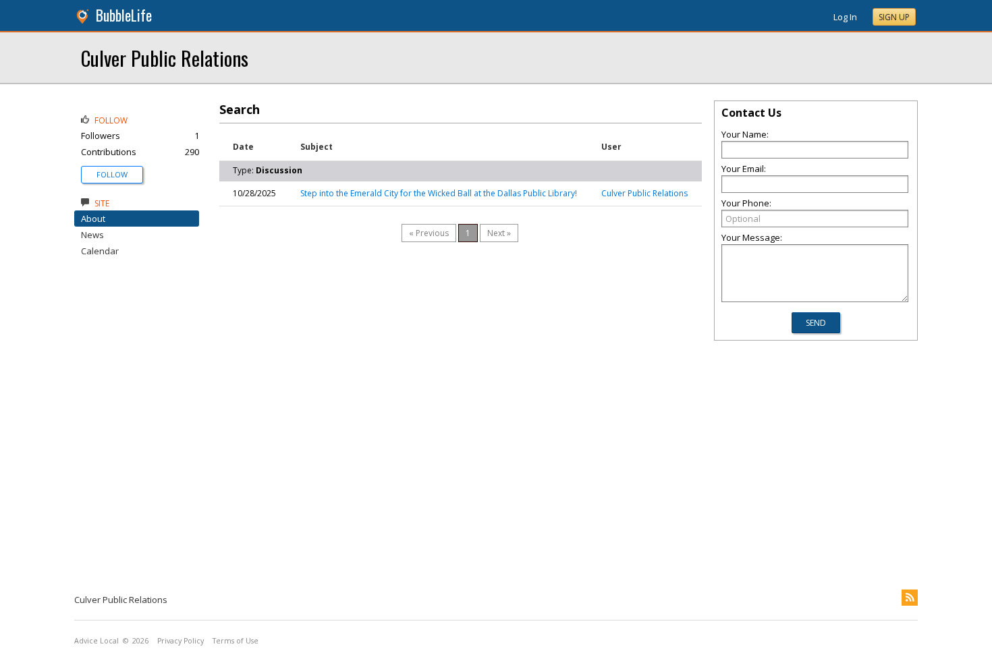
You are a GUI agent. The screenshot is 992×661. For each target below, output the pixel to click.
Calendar (100, 251)
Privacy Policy (180, 640)
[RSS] (910, 598)
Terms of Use (235, 640)
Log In (845, 17)
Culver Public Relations (164, 57)
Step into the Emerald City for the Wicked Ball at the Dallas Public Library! (438, 193)
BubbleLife (124, 15)
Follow (112, 174)
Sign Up (894, 17)
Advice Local (96, 640)
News (92, 235)
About (93, 218)
